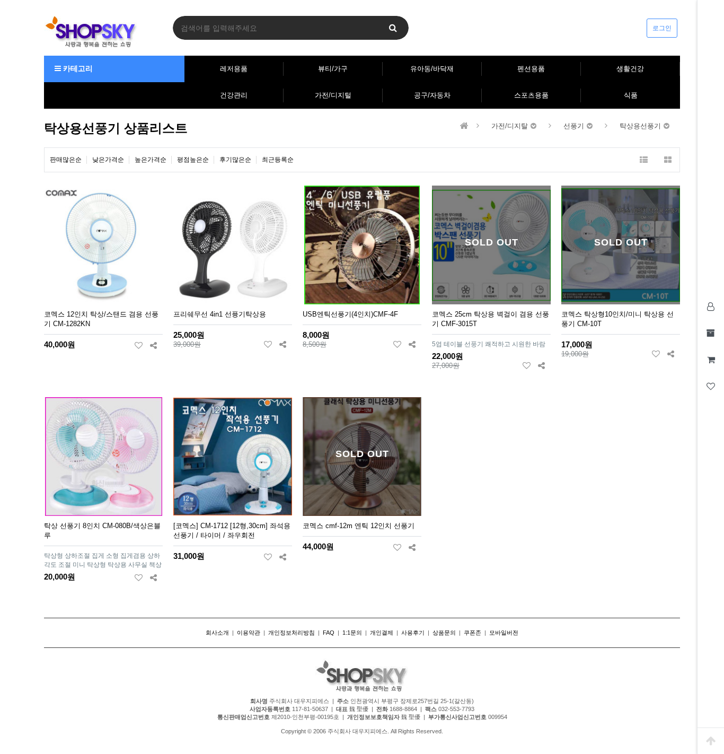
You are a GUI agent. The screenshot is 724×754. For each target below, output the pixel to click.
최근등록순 (278, 159)
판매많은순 (66, 159)
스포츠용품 (531, 95)
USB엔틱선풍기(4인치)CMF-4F (350, 314)
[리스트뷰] (644, 160)
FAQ (328, 632)
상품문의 (444, 632)
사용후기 (413, 632)
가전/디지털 (333, 95)
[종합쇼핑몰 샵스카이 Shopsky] (91, 31)
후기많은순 (235, 159)
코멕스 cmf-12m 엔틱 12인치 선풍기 (358, 526)
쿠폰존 (472, 632)
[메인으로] (464, 125)
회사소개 (217, 632)
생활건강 (630, 69)
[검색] (393, 28)
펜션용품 (531, 69)
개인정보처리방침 (291, 632)
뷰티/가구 (333, 69)
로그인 (662, 28)
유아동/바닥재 (432, 69)
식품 (631, 95)
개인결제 (381, 632)
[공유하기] (153, 345)
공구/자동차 (432, 95)
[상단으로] (710, 740)
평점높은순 (193, 159)
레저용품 (234, 69)
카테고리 (77, 68)
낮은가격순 (108, 159)
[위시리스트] (138, 345)
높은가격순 (150, 159)
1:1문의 (352, 632)
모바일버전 (503, 632)
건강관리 (234, 95)
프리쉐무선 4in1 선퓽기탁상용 (219, 314)
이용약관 (248, 632)
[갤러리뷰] (667, 160)
